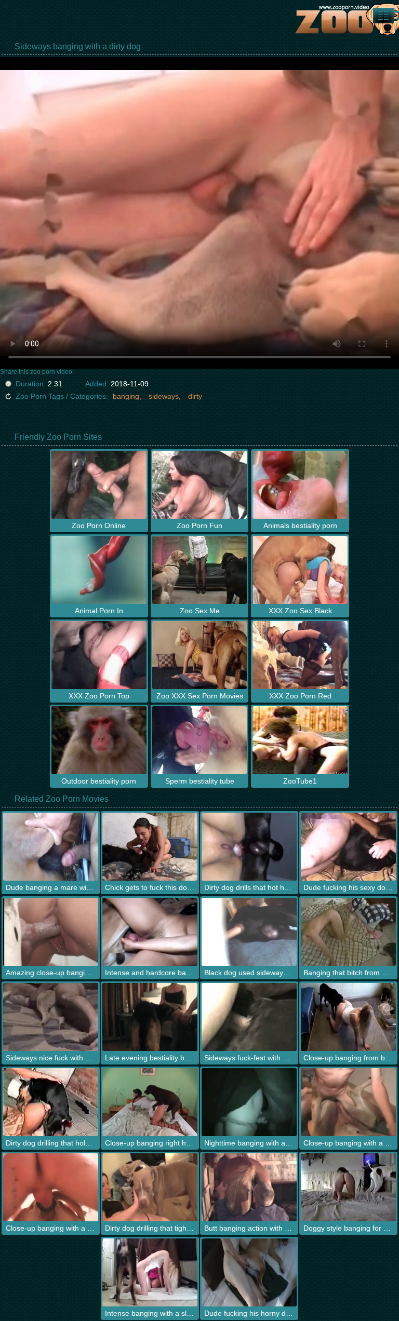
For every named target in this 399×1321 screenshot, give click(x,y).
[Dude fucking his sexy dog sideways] (348, 847)
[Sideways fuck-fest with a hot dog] (249, 1017)
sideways (164, 396)
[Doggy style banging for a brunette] (348, 1187)
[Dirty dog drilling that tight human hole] (149, 1187)
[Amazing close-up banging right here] (50, 932)
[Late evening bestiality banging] (149, 1017)
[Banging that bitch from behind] (348, 932)
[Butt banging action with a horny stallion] (249, 1187)
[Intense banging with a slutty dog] (149, 1272)
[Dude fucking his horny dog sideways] (249, 1272)
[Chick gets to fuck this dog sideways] (149, 847)
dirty (195, 396)
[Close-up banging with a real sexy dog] (50, 1187)
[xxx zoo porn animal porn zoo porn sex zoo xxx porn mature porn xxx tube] (383, 15)
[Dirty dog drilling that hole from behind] (50, 1102)
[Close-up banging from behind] (348, 1017)
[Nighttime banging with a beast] (249, 1102)
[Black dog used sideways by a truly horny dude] (249, 932)
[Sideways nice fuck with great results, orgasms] (50, 1017)
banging (126, 396)
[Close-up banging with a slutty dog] (348, 1102)
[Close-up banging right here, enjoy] (149, 1102)
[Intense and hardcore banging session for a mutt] (149, 932)
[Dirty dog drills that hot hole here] (249, 847)
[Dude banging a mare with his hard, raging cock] (50, 847)
